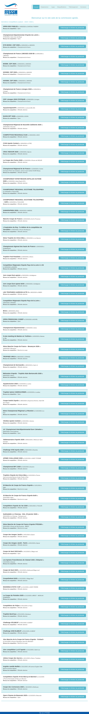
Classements (44, 7)
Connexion (83, 7)
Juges (53, 7)
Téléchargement (73, 7)
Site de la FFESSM (44, 713)
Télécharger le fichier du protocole (72, 28)
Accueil (36, 7)
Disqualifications (61, 7)
